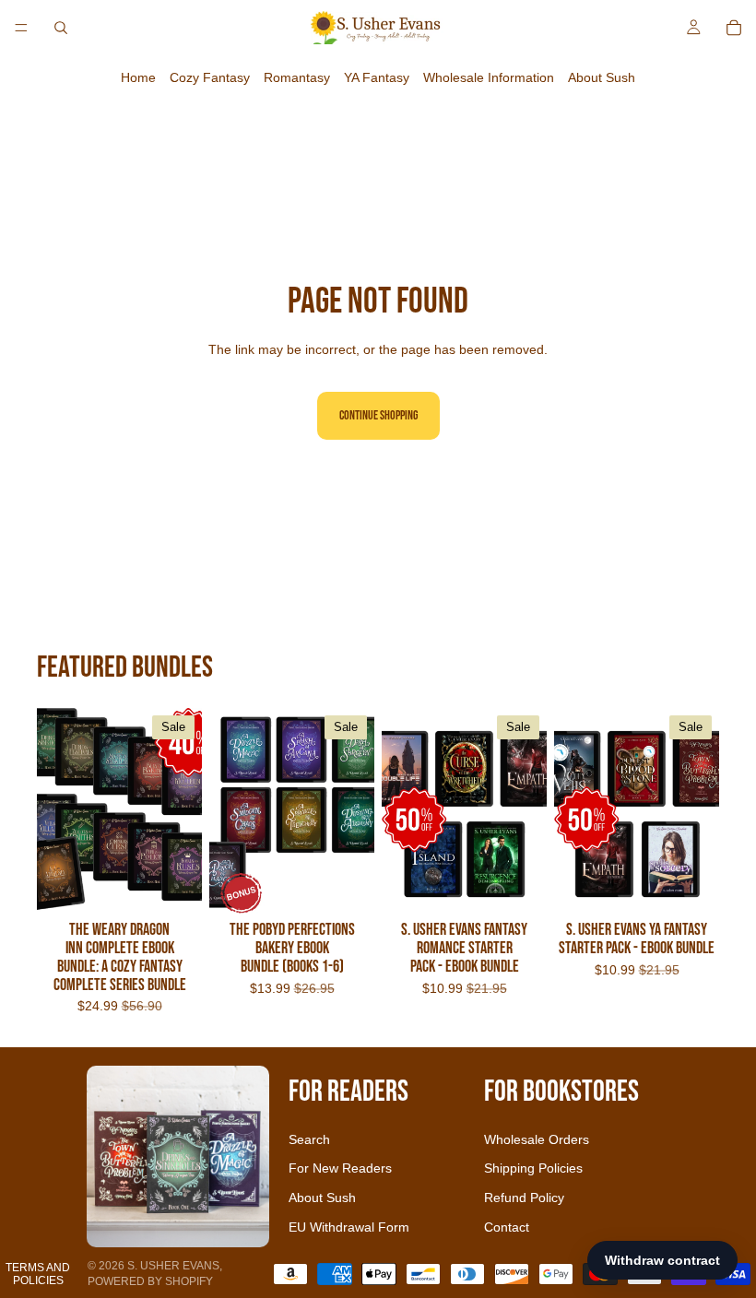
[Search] (61, 27)
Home (138, 77)
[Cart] (734, 27)
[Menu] (21, 27)
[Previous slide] (57, 810)
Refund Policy (524, 1197)
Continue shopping (378, 415)
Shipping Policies (533, 1168)
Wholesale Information (488, 77)
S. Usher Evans (173, 1265)
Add (189, 885)
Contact (506, 1227)
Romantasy (297, 77)
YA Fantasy (376, 77)
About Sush (601, 77)
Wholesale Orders (536, 1139)
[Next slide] (181, 810)
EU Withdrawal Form (349, 1227)
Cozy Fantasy (210, 77)
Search (309, 1139)
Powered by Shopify (150, 1281)
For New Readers (340, 1168)
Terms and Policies (38, 1274)
